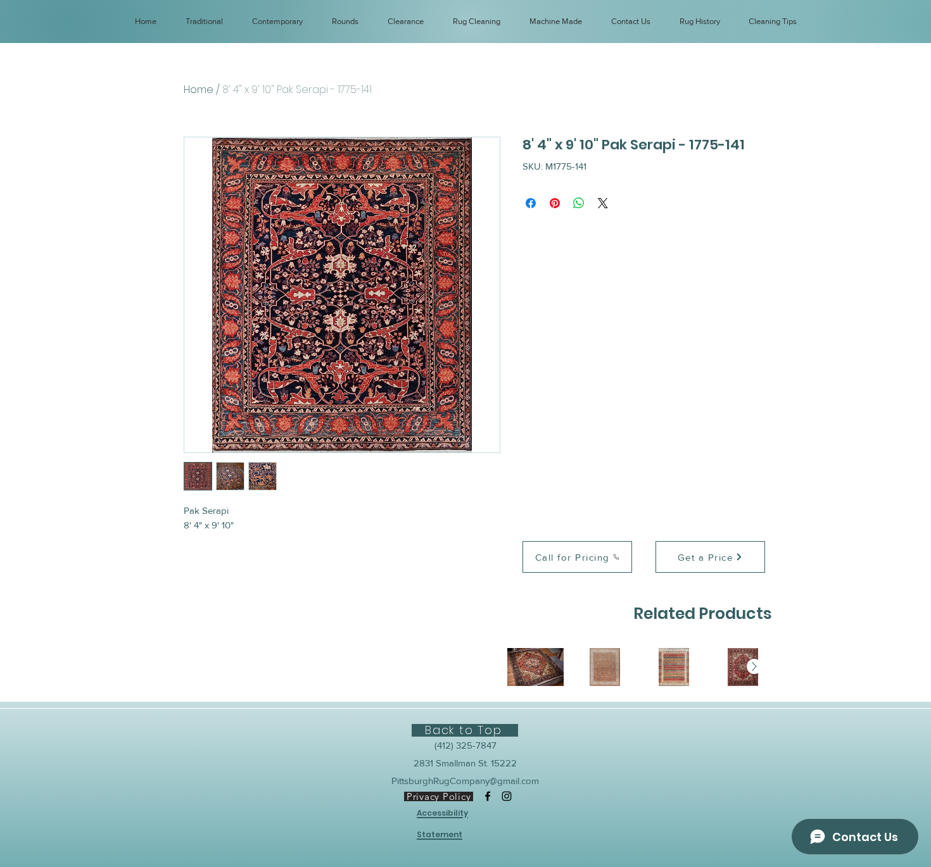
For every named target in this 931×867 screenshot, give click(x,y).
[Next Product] (754, 666)
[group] (639, 667)
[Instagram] (506, 796)
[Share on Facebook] (530, 203)
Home (198, 89)
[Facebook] (487, 796)
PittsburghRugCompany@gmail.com (465, 780)
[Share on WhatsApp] (578, 203)
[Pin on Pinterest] (554, 203)
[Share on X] (603, 203)
